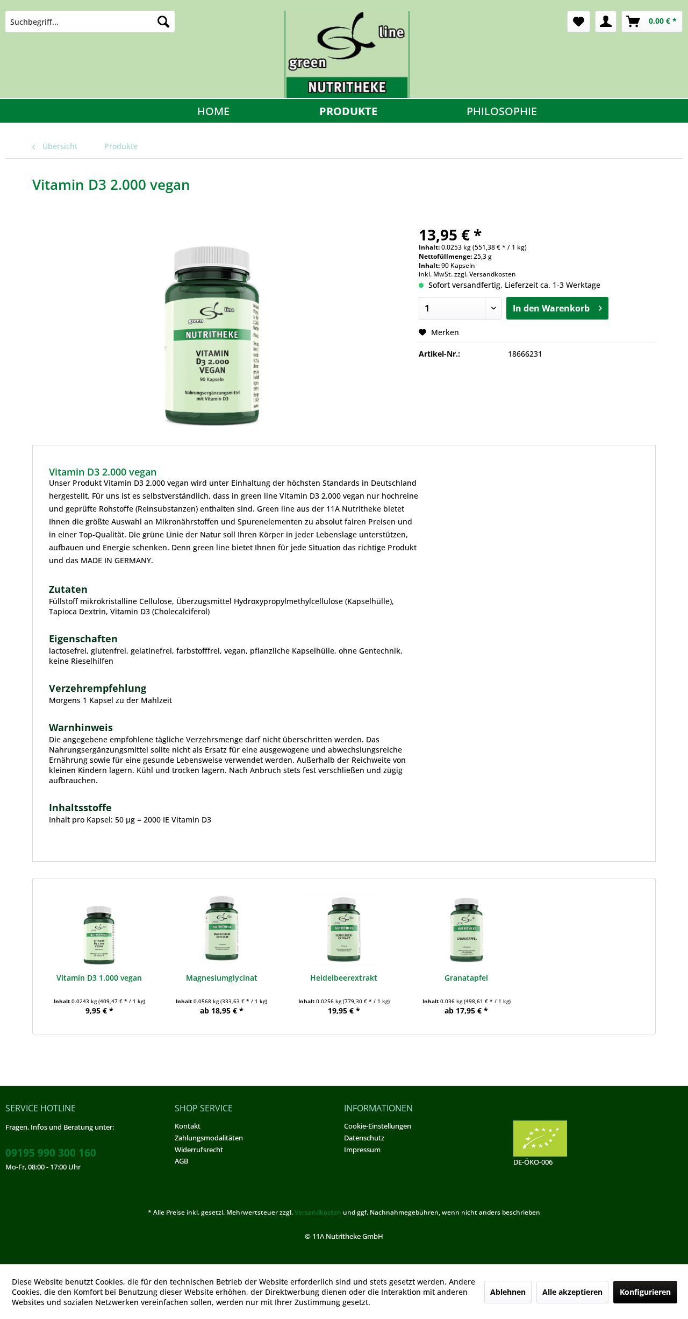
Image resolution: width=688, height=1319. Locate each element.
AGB (181, 1161)
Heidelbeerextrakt (343, 978)
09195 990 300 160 (50, 1153)
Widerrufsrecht (199, 1149)
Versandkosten (318, 1212)
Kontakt (187, 1126)
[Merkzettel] (578, 21)
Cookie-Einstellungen (377, 1126)
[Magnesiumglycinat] (222, 929)
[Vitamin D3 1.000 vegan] (99, 929)
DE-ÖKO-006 (533, 1162)
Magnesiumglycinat (221, 978)
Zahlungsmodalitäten (209, 1138)
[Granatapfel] (466, 929)
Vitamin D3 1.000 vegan (99, 978)
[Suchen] (163, 21)
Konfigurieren (645, 1292)
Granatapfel (466, 978)
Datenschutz (364, 1138)
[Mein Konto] (606, 21)
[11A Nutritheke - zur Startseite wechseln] (347, 54)
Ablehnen (508, 1292)
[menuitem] (90, 21)
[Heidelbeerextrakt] (344, 929)
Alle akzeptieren (572, 1292)
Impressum (362, 1149)
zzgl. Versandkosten (485, 274)
